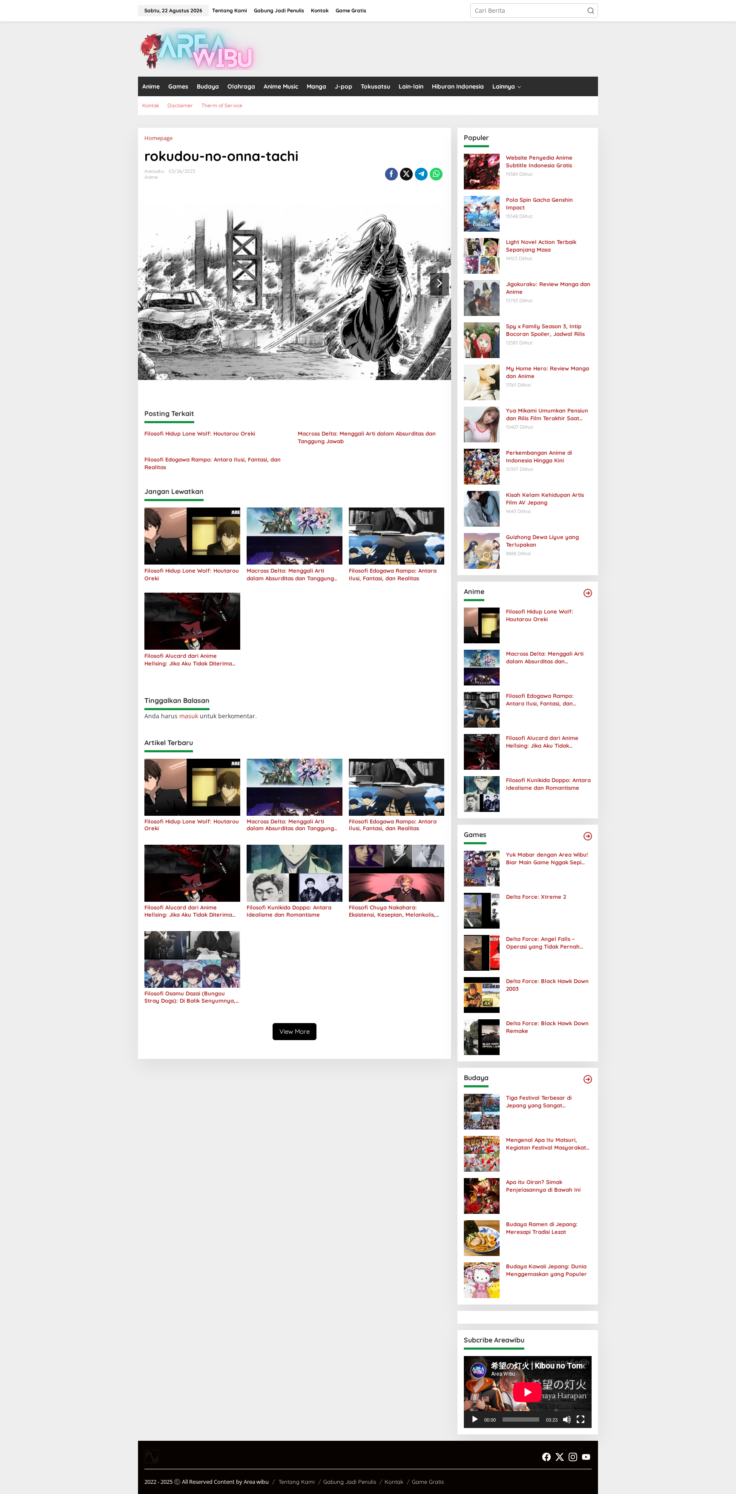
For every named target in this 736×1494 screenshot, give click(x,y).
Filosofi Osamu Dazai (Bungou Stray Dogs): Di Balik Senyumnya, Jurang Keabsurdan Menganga (190, 997)
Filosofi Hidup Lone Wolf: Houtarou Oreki (199, 433)
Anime (151, 177)
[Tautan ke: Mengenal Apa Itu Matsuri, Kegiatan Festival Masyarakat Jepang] (482, 1153)
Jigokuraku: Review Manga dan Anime (548, 288)
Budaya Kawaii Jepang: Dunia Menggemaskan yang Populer (546, 1270)
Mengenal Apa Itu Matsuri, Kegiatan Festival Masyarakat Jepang (546, 1143)
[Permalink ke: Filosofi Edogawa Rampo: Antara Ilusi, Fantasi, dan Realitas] (397, 535)
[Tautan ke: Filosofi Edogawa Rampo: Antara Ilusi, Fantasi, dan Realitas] (482, 709)
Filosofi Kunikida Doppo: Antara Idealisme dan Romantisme (289, 911)
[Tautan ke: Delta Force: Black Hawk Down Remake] (482, 1036)
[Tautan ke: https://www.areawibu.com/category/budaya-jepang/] (588, 1079)
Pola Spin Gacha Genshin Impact (539, 203)
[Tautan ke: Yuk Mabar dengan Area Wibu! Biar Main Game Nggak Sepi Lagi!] (482, 868)
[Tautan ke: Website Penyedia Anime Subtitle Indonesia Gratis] (482, 171)
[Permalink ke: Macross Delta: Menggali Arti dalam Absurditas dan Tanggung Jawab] (294, 535)
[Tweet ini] (406, 174)
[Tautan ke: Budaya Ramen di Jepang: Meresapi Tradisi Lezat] (482, 1237)
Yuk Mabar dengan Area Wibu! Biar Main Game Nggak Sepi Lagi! (547, 858)
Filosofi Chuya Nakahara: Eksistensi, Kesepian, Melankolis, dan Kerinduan (392, 911)
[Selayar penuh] (580, 1419)
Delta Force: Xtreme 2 (536, 896)
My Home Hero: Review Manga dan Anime (547, 372)
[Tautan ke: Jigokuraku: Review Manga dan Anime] (482, 297)
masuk (188, 716)
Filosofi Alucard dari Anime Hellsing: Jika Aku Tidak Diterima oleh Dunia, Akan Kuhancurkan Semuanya (188, 659)
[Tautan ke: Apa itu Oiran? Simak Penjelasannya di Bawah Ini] (482, 1195)
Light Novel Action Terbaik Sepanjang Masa (541, 245)
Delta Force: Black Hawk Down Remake (547, 1027)
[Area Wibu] (202, 48)
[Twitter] (559, 1456)
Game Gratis (428, 1481)
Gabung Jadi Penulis (349, 1481)
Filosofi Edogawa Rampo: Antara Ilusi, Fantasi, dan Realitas (212, 463)
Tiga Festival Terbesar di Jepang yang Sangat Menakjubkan (539, 1101)
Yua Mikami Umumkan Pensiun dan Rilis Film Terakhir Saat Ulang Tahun (547, 414)
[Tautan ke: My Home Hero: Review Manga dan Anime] (482, 382)
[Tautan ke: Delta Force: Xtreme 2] (482, 910)
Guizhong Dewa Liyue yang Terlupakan (542, 540)
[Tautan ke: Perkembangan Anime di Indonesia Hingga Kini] (482, 466)
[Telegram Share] (421, 174)
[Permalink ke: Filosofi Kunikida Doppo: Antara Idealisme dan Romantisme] (294, 873)
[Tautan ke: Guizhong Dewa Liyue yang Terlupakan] (482, 550)
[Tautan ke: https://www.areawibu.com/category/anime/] (588, 593)
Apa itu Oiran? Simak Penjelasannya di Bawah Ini (543, 1186)
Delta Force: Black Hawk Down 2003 (547, 985)
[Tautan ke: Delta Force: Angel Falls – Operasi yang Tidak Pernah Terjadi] (482, 952)
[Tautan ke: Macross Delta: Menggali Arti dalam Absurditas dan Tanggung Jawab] (482, 667)
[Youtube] (586, 1456)
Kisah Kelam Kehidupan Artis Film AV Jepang (545, 498)
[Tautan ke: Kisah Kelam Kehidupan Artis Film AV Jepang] (482, 508)
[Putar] (475, 1419)
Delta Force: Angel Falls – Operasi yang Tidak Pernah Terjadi (543, 942)
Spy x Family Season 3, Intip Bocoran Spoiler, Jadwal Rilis (545, 330)
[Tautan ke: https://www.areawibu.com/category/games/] (588, 836)
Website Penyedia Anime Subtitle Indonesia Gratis (539, 161)
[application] (528, 1392)
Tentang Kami (297, 1481)
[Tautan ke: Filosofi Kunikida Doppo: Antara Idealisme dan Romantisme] (482, 793)
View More (294, 1031)
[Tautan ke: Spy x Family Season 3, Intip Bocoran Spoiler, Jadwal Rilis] (482, 340)
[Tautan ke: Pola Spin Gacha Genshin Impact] (482, 213)
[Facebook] (546, 1456)
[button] (591, 10)
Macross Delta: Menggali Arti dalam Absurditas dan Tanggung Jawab (367, 437)
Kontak (394, 1481)
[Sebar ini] (391, 174)
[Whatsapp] (436, 174)
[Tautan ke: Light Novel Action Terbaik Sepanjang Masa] (482, 255)
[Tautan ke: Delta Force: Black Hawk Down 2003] (482, 994)
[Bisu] (567, 1419)
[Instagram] (572, 1456)
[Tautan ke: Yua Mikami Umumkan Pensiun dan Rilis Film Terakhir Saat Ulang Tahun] (482, 424)
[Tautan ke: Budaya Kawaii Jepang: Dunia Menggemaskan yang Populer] (482, 1280)
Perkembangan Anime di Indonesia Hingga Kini (539, 456)
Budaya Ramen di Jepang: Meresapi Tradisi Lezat (542, 1228)
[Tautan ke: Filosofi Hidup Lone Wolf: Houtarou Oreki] (482, 625)
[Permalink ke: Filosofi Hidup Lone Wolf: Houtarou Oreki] (192, 535)
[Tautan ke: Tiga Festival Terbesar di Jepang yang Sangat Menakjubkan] (482, 1111)
